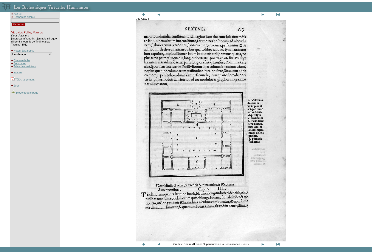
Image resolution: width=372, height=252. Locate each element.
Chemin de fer (22, 60)
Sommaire (20, 63)
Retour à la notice (24, 50)
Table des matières (25, 66)
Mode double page (27, 92)
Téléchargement (24, 79)
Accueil (18, 14)
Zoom (17, 85)
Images (18, 72)
